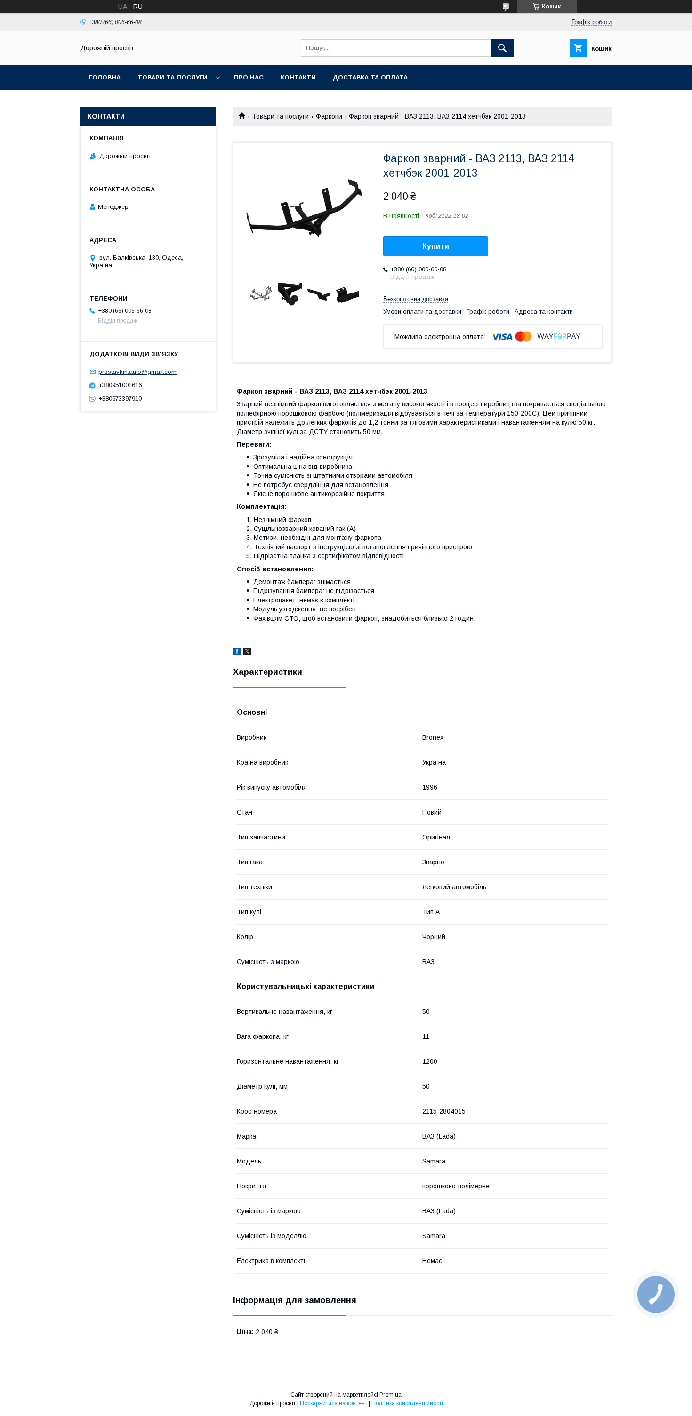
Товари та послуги (172, 77)
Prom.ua (390, 1395)
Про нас (249, 77)
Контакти (298, 77)
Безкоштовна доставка (415, 298)
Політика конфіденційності (407, 1403)
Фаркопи (329, 116)
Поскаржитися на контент (333, 1403)
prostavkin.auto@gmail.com (137, 371)
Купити (435, 246)
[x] (247, 653)
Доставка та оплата (370, 77)
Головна (105, 77)
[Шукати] (502, 48)
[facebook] (237, 653)
